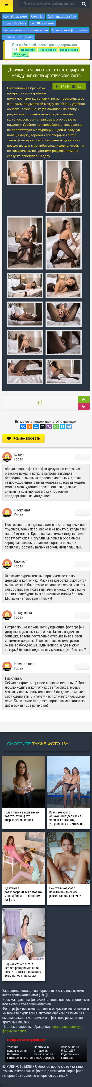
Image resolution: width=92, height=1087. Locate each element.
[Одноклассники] (29, 426)
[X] (43, 426)
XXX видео (20, 54)
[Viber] (49, 426)
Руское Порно (69, 49)
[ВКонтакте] (23, 426)
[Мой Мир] (36, 426)
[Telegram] (69, 426)
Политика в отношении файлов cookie (43, 1050)
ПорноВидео (47, 49)
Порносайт (28, 49)
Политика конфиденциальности (21, 1055)
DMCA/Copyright (44, 1057)
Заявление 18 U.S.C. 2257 (70, 1048)
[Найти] (84, 3)
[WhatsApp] (56, 426)
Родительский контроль (70, 1055)
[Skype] (62, 426)
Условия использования (17, 1048)
